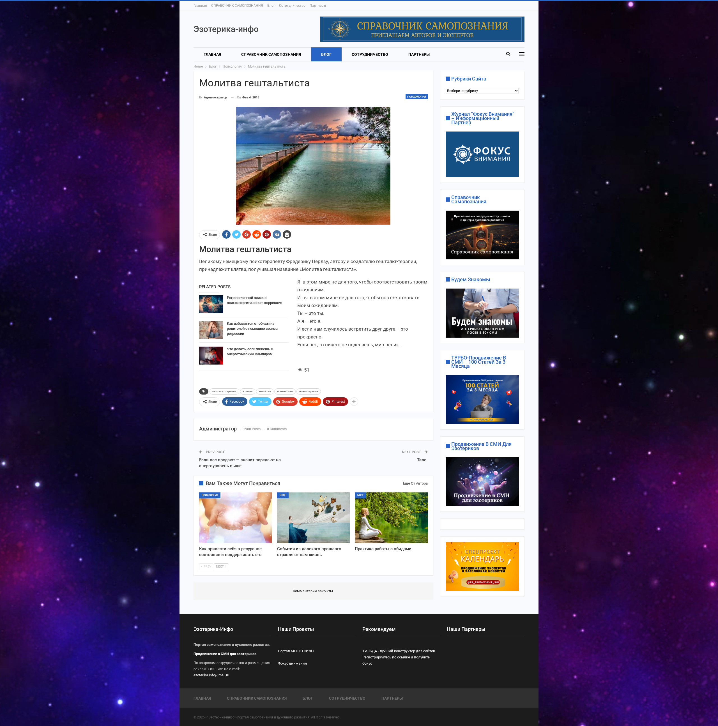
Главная (200, 6)
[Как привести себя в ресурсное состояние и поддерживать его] (235, 517)
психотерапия (308, 391)
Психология (416, 96)
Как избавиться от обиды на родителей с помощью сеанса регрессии (252, 328)
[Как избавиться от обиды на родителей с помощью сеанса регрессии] (211, 330)
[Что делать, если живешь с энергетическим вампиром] (211, 356)
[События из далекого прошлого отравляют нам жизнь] (313, 517)
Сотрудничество (292, 6)
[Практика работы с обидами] (391, 517)
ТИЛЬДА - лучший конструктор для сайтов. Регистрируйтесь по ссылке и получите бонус (399, 657)
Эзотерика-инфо (226, 29)
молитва (265, 391)
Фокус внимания (292, 663)
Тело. (422, 459)
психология (285, 391)
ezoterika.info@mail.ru (211, 675)
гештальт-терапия (224, 391)
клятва (247, 391)
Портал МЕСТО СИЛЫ (296, 651)
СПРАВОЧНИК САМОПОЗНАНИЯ (237, 6)
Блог (271, 6)
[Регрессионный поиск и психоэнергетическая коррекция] (211, 304)
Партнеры (318, 6)
